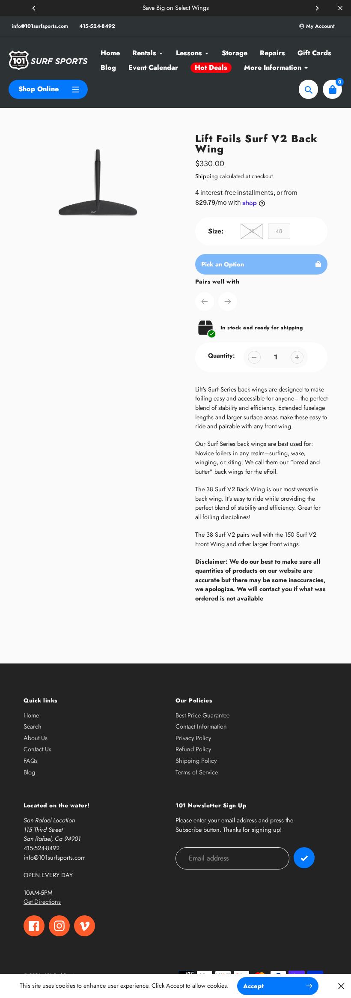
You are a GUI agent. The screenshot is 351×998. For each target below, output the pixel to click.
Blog (29, 772)
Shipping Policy (196, 760)
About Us (36, 738)
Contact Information (201, 726)
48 (279, 231)
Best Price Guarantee (202, 715)
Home (31, 715)
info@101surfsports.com (40, 26)
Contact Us (37, 749)
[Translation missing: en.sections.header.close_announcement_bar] (340, 8)
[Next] (316, 8)
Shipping (206, 176)
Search (33, 726)
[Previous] (34, 8)
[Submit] (304, 857)
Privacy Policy (193, 738)
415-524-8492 (97, 26)
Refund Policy (193, 749)
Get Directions (42, 901)
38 (252, 231)
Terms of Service (197, 772)
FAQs (31, 760)
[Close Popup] (341, 985)
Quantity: (221, 355)
